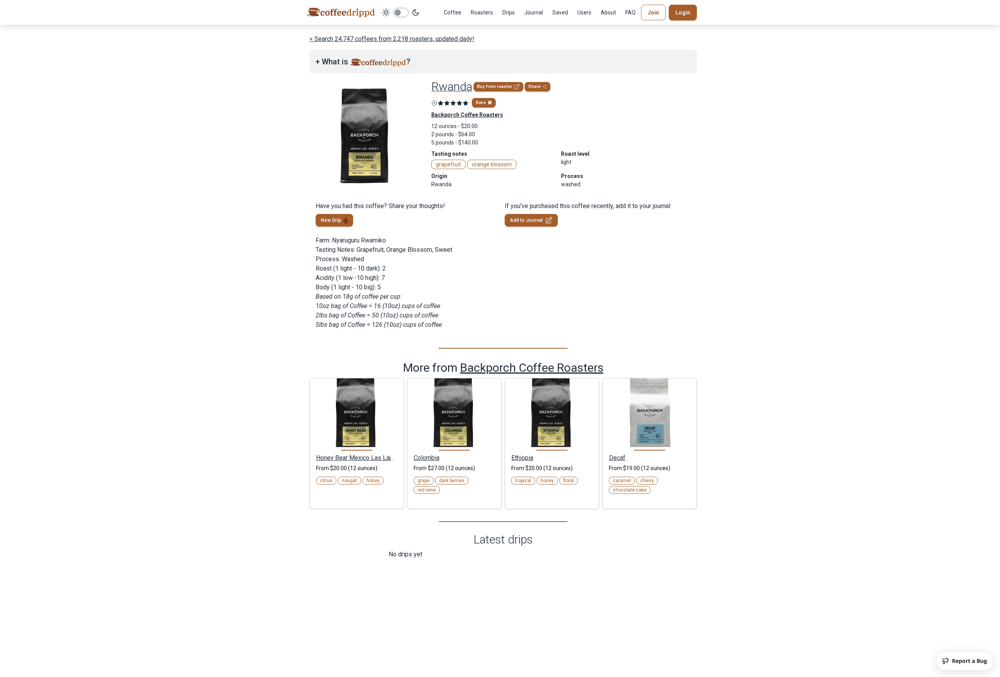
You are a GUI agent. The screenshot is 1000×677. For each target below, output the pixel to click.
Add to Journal (526, 220)
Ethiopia (522, 457)
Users (584, 12)
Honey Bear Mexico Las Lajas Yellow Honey (356, 457)
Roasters (482, 12)
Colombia (426, 457)
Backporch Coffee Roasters (532, 367)
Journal (533, 12)
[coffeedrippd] (341, 12)
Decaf (617, 457)
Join (653, 12)
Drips (508, 12)
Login (682, 12)
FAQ (630, 12)
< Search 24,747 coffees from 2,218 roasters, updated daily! (391, 39)
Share (534, 86)
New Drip (331, 220)
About (608, 12)
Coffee (452, 12)
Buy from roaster (494, 86)
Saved (560, 12)
